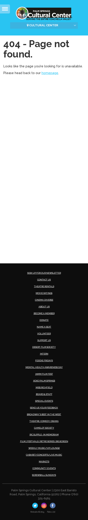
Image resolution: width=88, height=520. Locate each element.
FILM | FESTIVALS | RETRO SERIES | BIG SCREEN (44, 441)
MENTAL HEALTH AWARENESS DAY (44, 367)
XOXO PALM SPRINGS (44, 380)
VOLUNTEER (44, 333)
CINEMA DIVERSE (44, 300)
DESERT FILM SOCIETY (44, 347)
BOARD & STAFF (44, 394)
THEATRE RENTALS (44, 286)
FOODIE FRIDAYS (44, 360)
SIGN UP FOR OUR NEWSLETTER (44, 273)
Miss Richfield (44, 387)
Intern (44, 354)
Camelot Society (44, 428)
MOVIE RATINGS (44, 293)
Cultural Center (43, 25)
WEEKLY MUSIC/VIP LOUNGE (44, 448)
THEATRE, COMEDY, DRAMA (44, 421)
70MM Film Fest (44, 374)
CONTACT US (44, 279)
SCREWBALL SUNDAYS (44, 475)
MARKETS (44, 461)
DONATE (44, 320)
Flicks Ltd (51, 512)
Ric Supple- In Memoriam (44, 434)
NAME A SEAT (44, 327)
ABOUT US (44, 306)
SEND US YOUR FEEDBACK (44, 407)
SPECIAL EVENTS (44, 401)
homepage (50, 73)
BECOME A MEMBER (44, 313)
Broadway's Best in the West (44, 414)
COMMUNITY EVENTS (44, 468)
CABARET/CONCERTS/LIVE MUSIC (44, 455)
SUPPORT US (44, 340)
